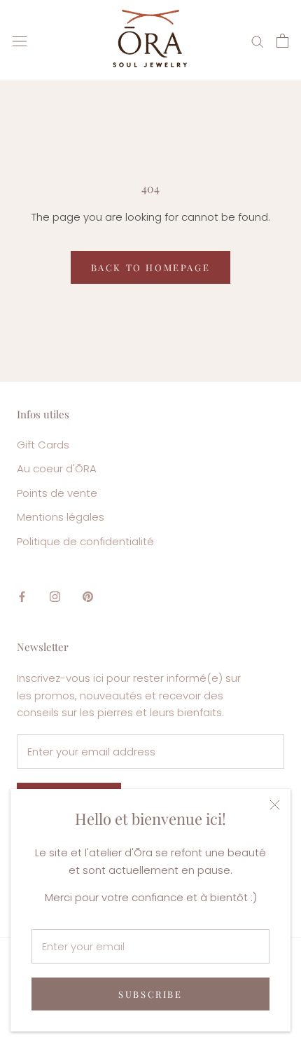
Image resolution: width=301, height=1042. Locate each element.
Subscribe (150, 994)
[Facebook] (22, 596)
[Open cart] (282, 41)
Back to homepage (151, 267)
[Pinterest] (88, 596)
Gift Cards (43, 444)
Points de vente (57, 493)
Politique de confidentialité (85, 541)
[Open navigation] (20, 40)
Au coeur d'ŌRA (57, 468)
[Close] (275, 805)
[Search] (257, 40)
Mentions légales (60, 516)
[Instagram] (55, 596)
